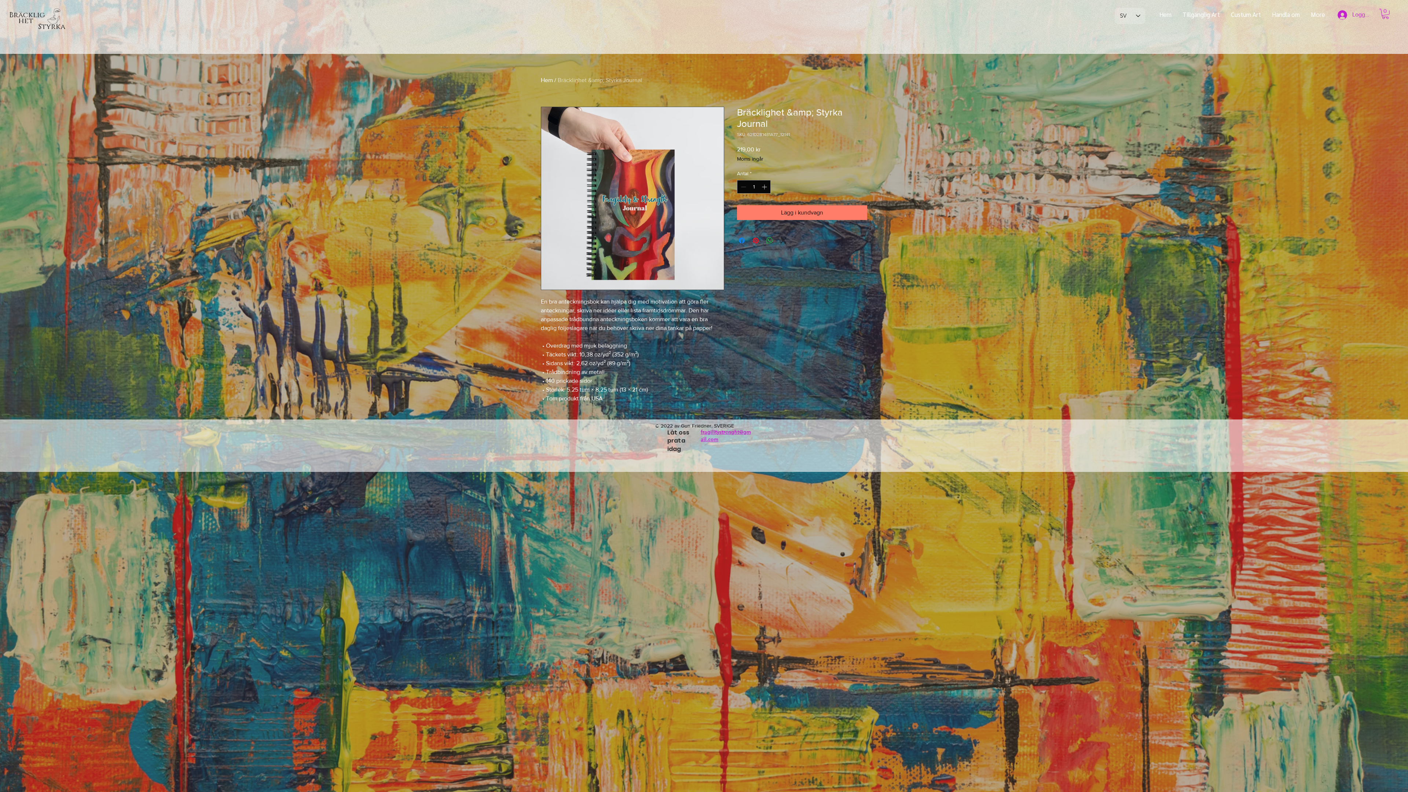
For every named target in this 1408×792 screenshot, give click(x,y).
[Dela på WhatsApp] (769, 240)
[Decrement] (742, 186)
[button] (1385, 14)
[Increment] (765, 186)
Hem (547, 80)
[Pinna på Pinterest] (755, 240)
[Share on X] (783, 240)
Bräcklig (27, 15)
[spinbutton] (753, 186)
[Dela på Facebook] (741, 240)
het (21, 21)
